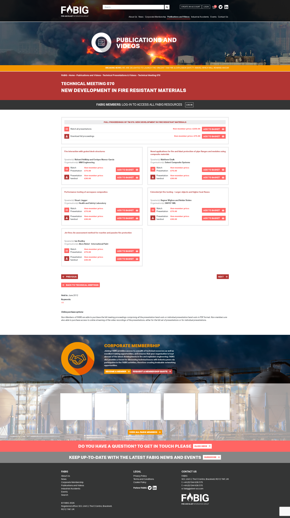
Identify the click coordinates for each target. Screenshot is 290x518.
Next (221, 276)
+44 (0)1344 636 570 (193, 485)
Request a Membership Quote (150, 371)
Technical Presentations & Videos (119, 75)
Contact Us (223, 17)
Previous (71, 276)
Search (64, 495)
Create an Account (190, 7)
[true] (167, 7)
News (141, 17)
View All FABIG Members (143, 432)
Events (213, 17)
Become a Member (116, 371)
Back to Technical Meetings (82, 285)
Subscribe (210, 457)
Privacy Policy (140, 476)
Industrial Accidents (200, 17)
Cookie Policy (139, 482)
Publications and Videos (178, 17)
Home (72, 75)
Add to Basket (211, 129)
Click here (200, 446)
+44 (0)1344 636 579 (193, 482)
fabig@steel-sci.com (193, 488)
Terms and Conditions (143, 479)
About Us (133, 17)
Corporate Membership (155, 17)
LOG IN (189, 105)
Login (206, 7)
